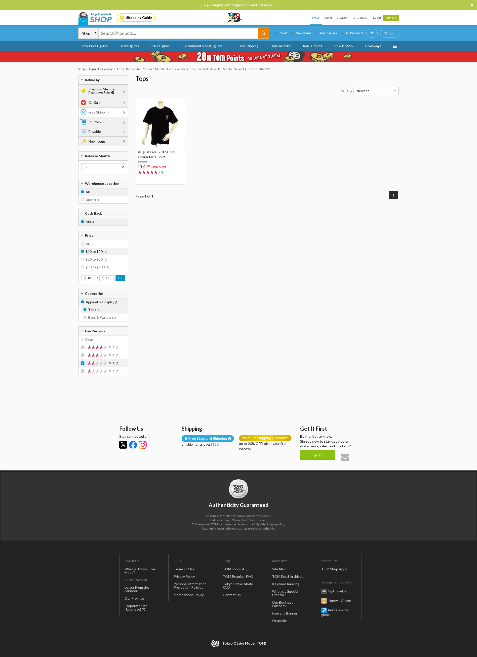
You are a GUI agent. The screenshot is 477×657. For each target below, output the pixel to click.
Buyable (94, 131)
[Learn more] (112, 93)
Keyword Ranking (285, 584)
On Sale (94, 102)
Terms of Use (184, 569)
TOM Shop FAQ (235, 569)
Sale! (283, 33)
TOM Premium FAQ (238, 576)
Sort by (347, 91)
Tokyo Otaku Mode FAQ (238, 585)
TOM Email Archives (287, 576)
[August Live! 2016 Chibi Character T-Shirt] (160, 122)
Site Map (279, 569)
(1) (161, 172)
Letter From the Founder (136, 589)
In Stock (94, 122)
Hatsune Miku (281, 46)
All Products (354, 33)
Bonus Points (312, 46)
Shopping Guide (139, 17)
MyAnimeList (338, 591)
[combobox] (178, 33)
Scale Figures (160, 46)
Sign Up (391, 18)
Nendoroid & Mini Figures (203, 46)
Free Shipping (248, 46)
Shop (316, 17)
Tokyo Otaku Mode (235, 17)
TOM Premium (135, 580)
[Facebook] (133, 445)
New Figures (130, 46)
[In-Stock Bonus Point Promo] (238, 56)
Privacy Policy (184, 576)
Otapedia (360, 17)
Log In (377, 17)
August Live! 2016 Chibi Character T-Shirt (156, 154)
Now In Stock (344, 46)
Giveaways (373, 46)
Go (120, 278)
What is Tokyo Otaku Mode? (141, 571)
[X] (123, 445)
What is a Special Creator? (285, 593)
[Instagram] (143, 445)
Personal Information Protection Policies (190, 585)
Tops (142, 78)
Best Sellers (328, 33)
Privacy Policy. (225, 642)
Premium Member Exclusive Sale (102, 91)
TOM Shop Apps (334, 569)
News (328, 17)
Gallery (342, 17)
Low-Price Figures (95, 46)
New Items (303, 33)
